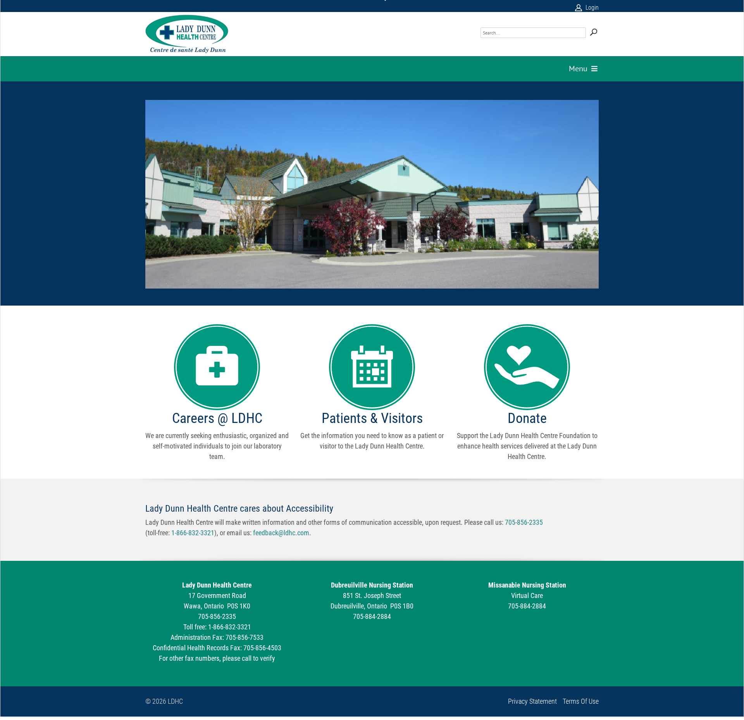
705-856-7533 (245, 637)
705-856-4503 (262, 648)
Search (593, 27)
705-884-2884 (372, 616)
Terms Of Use (581, 701)
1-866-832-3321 (192, 533)
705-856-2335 (524, 522)
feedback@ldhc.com (281, 533)
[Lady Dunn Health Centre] (186, 34)
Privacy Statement (532, 701)
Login (592, 7)
